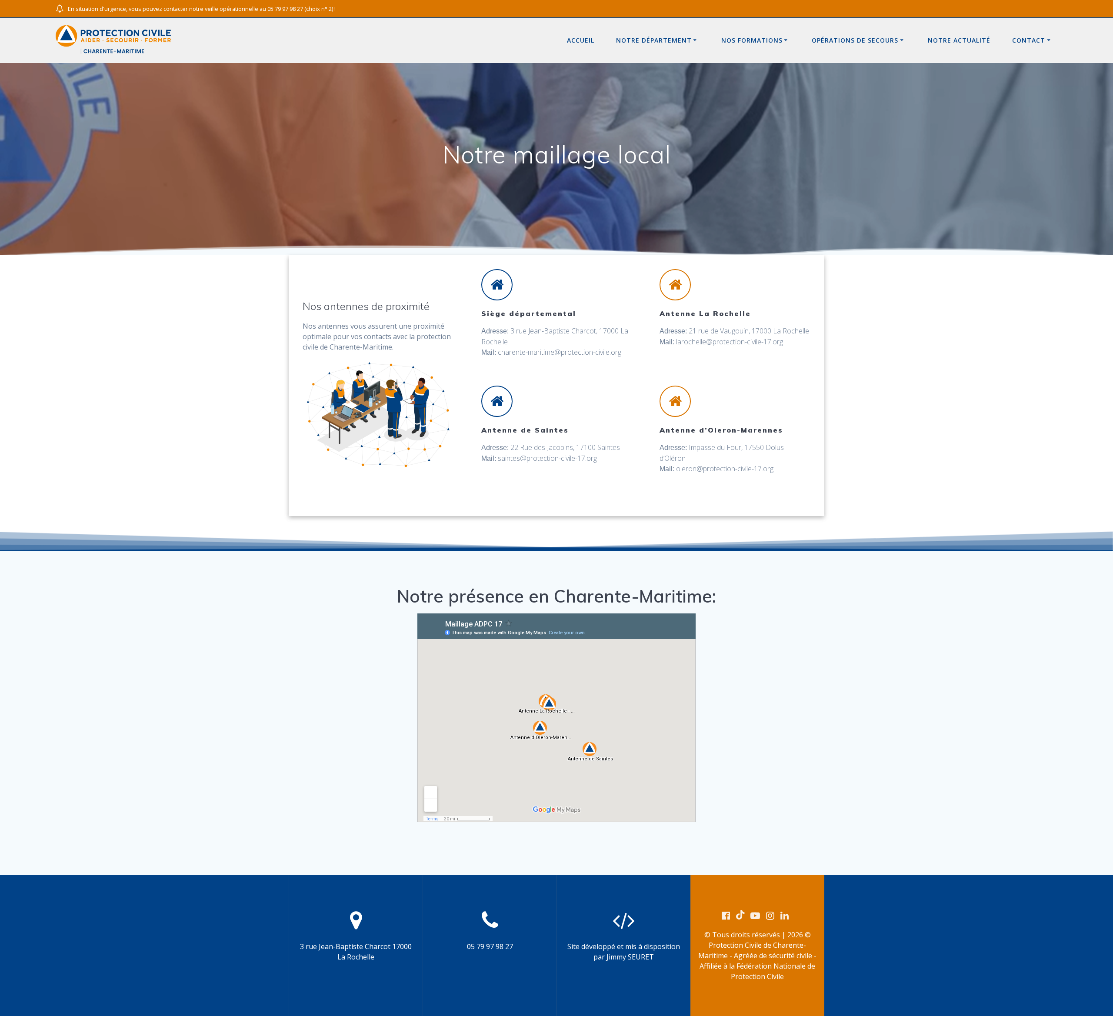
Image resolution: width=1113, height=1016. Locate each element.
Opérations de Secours (855, 40)
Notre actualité (959, 40)
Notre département (654, 40)
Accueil (580, 40)
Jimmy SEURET (630, 957)
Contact (1028, 40)
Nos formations (752, 40)
